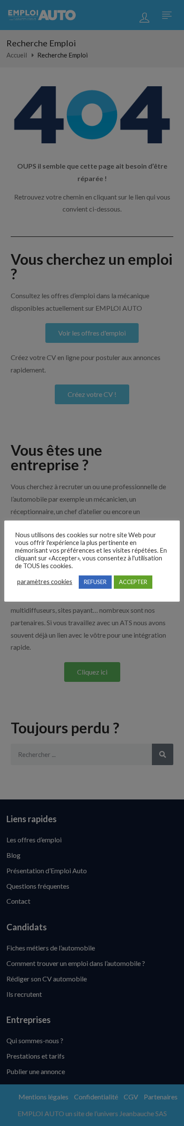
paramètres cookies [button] (44, 581)
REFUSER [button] (95, 581)
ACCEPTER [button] (133, 581)
